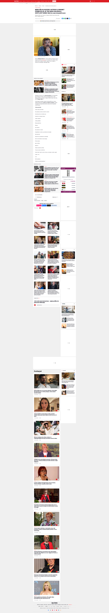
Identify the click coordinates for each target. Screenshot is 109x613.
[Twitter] (50, 610)
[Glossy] (54, 606)
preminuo (43, 59)
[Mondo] (43, 606)
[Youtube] (56, 610)
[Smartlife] (57, 606)
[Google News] (58, 610)
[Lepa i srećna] (16, 1)
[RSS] (60, 610)
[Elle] (49, 606)
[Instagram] (54, 610)
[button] (58, 18)
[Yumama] (65, 606)
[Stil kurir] (51, 606)
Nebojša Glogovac (37, 200)
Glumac (45, 200)
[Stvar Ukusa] (69, 606)
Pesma (42, 200)
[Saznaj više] (74, 64)
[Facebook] (48, 610)
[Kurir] (39, 606)
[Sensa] (61, 606)
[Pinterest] (52, 610)
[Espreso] (46, 606)
